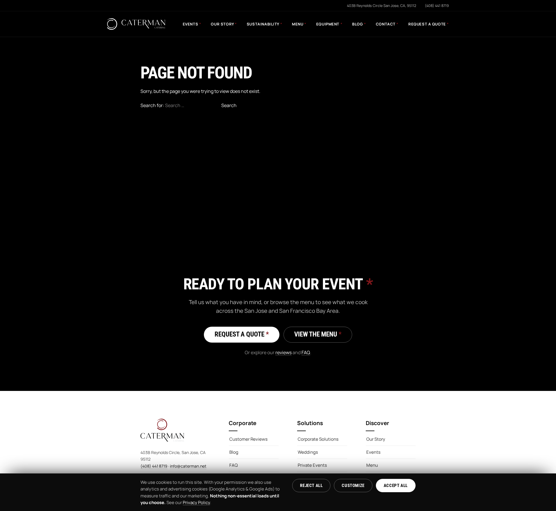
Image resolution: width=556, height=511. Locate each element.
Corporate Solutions (318, 439)
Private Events (312, 465)
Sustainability (264, 24)
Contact (387, 24)
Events (192, 24)
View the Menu (317, 334)
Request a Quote (428, 24)
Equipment (329, 24)
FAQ (305, 352)
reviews (283, 352)
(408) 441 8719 (153, 466)
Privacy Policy (196, 502)
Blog (359, 24)
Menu (299, 24)
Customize (353, 485)
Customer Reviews (248, 439)
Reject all (311, 485)
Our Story (224, 24)
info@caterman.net (188, 466)
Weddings (308, 452)
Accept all (396, 485)
